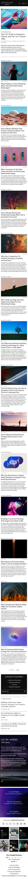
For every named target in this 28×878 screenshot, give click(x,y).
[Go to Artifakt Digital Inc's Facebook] (10, 823)
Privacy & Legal (22, 875)
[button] (19, 3)
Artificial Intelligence (14, 680)
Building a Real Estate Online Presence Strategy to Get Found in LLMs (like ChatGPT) (13, 704)
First (2, 768)
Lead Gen (14, 684)
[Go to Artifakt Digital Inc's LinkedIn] (17, 823)
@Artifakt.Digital (18, 820)
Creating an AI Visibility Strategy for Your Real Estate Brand (13, 725)
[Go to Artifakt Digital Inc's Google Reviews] (3, 823)
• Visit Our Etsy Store (14, 869)
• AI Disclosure (14, 873)
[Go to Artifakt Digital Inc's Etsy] (7, 823)
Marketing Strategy (14, 686)
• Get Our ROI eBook (14, 867)
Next (2, 781)
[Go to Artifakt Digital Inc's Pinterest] (21, 823)
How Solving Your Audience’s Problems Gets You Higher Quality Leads (13, 715)
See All (13, 861)
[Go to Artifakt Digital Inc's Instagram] (14, 823)
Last (2, 774)
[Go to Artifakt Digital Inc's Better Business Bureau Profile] (24, 823)
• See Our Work (14, 865)
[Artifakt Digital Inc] (7, 3)
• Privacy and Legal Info (14, 871)
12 (17, 670)
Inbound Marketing (14, 682)
